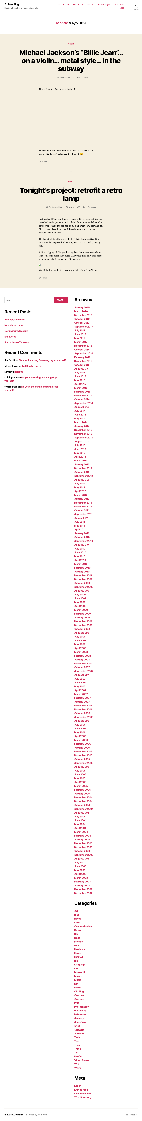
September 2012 (83, 476)
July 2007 (80, 678)
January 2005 (82, 793)
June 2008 (80, 640)
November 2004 (83, 801)
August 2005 (81, 766)
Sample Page (104, 4)
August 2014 (81, 407)
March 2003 (81, 877)
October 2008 (82, 629)
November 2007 (83, 663)
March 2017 (80, 342)
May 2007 (79, 686)
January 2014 (82, 426)
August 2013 (81, 441)
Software (79, 1029)
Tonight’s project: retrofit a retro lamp (71, 194)
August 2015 (81, 368)
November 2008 (83, 625)
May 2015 (79, 380)
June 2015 (80, 376)
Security (79, 1018)
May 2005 (79, 778)
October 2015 (82, 365)
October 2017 (82, 322)
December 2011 (83, 502)
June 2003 (80, 866)
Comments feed (83, 1093)
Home (71, 182)
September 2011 (83, 514)
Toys (77, 1045)
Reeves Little (65, 77)
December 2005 (83, 751)
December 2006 (83, 705)
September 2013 (83, 437)
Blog (76, 915)
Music (71, 44)
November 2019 (83, 315)
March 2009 (81, 610)
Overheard (80, 995)
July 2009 (80, 594)
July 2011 (79, 521)
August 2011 (81, 518)
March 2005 (81, 786)
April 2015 (80, 384)
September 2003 (83, 855)
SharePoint (80, 1022)
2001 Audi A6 (63, 4)
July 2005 (80, 770)
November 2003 (83, 847)
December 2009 (83, 575)
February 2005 (82, 789)
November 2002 (83, 893)
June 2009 (80, 598)
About (90, 4)
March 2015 (80, 388)
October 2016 (82, 349)
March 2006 (81, 740)
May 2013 (79, 453)
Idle (76, 960)
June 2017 (80, 334)
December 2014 (83, 395)
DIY (76, 934)
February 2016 (82, 357)
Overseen (79, 999)
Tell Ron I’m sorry (31, 366)
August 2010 (81, 544)
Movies (78, 976)
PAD (76, 1003)
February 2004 (82, 835)
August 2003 (81, 858)
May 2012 (79, 487)
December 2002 (83, 889)
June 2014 (80, 414)
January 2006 (82, 747)
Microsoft (79, 972)
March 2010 (80, 564)
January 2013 (81, 464)
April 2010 (80, 560)
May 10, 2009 (74, 207)
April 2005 (80, 782)
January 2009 (82, 617)
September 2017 (83, 326)
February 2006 (82, 743)
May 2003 (79, 870)
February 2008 (82, 655)
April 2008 (80, 648)
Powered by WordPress (36, 1115)
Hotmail (78, 957)
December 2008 (83, 621)
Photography (81, 1006)
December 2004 (83, 797)
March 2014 (80, 422)
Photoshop (80, 1010)
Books (77, 918)
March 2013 (80, 460)
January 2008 (82, 659)
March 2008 (81, 652)
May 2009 (80, 602)
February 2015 (82, 391)
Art (76, 911)
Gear (77, 945)
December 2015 (83, 361)
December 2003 (83, 843)
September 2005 (83, 763)
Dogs (77, 937)
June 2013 (80, 449)
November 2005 (83, 755)
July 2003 (80, 862)
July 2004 (80, 816)
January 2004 (82, 839)
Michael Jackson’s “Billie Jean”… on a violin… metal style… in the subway (71, 60)
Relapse (18, 371)
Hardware (79, 949)
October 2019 (82, 319)
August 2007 (81, 675)
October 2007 (82, 667)
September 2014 (83, 403)
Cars (77, 922)
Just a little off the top (16, 342)
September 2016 (83, 353)
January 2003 (82, 885)
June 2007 (80, 682)
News (77, 987)
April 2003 (80, 874)
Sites (77, 1025)
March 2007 (81, 694)
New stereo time (13, 325)
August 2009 (81, 590)
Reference (80, 1014)
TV (76, 1052)
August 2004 (81, 812)
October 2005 (82, 759)
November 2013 (83, 433)
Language (79, 964)
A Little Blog (11, 4)
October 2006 (82, 713)
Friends (78, 941)
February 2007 (82, 698)
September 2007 (83, 671)
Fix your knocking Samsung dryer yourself (42, 360)
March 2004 (81, 832)
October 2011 (81, 510)
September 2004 (83, 809)
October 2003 (82, 851)
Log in (77, 1085)
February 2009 (82, 613)
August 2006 (81, 720)
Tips (76, 1041)
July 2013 (79, 445)
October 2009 (82, 583)
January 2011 (81, 533)
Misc (122, 8)
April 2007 (80, 690)
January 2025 (82, 307)
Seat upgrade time (14, 319)
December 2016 (83, 345)
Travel (77, 1048)
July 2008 (80, 636)
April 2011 (80, 529)
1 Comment (91, 207)
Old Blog (79, 991)
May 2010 (79, 556)
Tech (77, 1037)
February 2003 (82, 881)
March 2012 (80, 495)
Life (76, 968)
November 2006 (83, 709)
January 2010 (82, 571)
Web (76, 1064)
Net (76, 983)
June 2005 (80, 774)
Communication (83, 926)
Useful (78, 1056)
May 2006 (80, 732)
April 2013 (80, 456)
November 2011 (83, 506)
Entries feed (81, 1089)
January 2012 (81, 498)
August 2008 (81, 633)
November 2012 (83, 468)
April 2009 (80, 606)
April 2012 (80, 491)
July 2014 (79, 411)
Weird (77, 1068)
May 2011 (79, 525)
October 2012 (82, 472)
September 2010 (83, 541)
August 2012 (81, 479)
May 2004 (80, 824)
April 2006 (80, 736)
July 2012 (79, 483)
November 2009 (83, 579)
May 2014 (79, 418)
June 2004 (80, 820)
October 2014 (82, 399)
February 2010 (82, 567)
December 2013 (83, 430)
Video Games (81, 1060)
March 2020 (81, 311)
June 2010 (80, 552)
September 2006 (83, 717)
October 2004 (82, 805)
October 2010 (82, 537)
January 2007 (82, 701)
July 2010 (79, 548)
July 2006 (80, 724)
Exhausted (10, 336)
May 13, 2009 (82, 77)
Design (78, 930)
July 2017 (79, 330)
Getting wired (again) (16, 331)
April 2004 (80, 828)
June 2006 (80, 728)
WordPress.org (82, 1097)
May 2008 (80, 644)
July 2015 (79, 372)
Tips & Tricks (118, 4)
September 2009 (83, 587)
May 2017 (79, 338)
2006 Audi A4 (78, 4)
